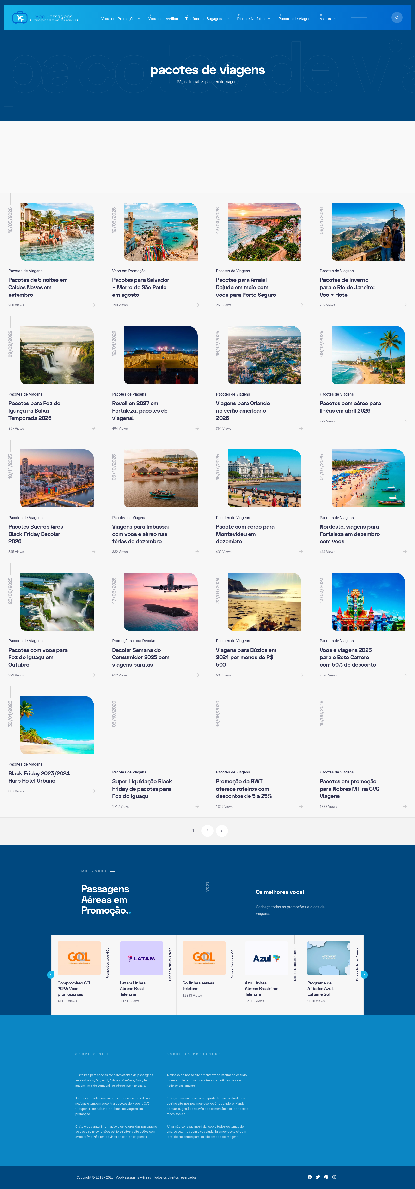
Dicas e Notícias (251, 19)
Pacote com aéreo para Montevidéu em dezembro (245, 534)
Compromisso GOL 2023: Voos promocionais (74, 988)
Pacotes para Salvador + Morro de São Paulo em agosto (140, 287)
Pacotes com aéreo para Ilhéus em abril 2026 (350, 407)
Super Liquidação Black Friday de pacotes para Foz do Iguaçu (142, 789)
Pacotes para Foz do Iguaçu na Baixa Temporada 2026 (34, 410)
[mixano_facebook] (309, 1178)
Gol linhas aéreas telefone (198, 986)
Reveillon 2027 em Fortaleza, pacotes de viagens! (140, 410)
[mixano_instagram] (334, 1178)
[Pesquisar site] (397, 17)
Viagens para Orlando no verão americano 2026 (243, 410)
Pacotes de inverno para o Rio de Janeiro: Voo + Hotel (347, 287)
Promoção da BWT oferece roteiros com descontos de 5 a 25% (244, 789)
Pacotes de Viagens (295, 19)
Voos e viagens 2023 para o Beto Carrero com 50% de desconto (348, 657)
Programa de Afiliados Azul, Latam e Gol (320, 988)
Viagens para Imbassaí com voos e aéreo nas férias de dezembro (140, 534)
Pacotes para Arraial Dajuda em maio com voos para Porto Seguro (246, 287)
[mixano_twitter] (318, 1178)
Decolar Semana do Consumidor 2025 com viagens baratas (141, 657)
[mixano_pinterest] (326, 1178)
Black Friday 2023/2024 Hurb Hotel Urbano (39, 777)
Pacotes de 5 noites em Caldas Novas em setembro (37, 287)
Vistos (325, 19)
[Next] (364, 975)
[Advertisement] (207, 157)
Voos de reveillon (163, 19)
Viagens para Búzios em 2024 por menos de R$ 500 (246, 657)
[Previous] (50, 975)
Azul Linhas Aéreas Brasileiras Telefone (261, 988)
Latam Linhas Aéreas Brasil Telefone (132, 988)
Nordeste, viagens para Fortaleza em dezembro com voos (350, 534)
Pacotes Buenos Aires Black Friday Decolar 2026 (35, 534)
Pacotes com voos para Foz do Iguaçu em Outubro (38, 657)
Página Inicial (188, 81)
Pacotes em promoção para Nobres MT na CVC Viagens (349, 789)
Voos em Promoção (118, 19)
